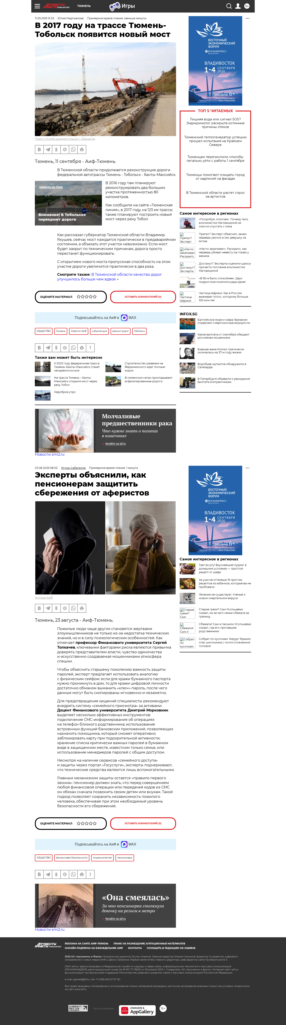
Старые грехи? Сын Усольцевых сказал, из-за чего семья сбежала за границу (224, 613)
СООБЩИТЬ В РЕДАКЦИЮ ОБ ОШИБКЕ (171, 948)
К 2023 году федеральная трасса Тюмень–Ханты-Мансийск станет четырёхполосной (77, 367)
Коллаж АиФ (44, 597)
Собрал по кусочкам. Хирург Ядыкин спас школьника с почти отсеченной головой (225, 642)
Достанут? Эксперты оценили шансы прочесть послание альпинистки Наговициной (225, 267)
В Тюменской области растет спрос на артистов (215, 195)
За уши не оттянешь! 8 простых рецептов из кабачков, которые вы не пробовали (225, 583)
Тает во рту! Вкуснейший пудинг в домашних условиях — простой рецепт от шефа (222, 568)
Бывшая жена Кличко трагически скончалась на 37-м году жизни (221, 351)
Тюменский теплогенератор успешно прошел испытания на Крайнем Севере (215, 141)
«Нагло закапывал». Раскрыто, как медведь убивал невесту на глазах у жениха (224, 252)
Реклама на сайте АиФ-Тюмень (86, 943)
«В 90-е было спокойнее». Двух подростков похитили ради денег (222, 280)
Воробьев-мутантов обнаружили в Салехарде (222, 366)
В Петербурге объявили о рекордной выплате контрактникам (224, 380)
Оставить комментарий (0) (143, 296)
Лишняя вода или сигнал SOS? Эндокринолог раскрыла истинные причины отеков (215, 123)
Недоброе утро (65, 392)
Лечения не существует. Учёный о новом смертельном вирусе (222, 596)
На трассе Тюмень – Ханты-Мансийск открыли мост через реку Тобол (75, 381)
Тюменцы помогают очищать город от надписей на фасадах (215, 177)
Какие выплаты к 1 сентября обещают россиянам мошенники (223, 336)
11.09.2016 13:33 (44, 18)
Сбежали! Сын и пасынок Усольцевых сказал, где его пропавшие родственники (225, 627)
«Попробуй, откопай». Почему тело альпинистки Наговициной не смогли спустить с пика (223, 223)
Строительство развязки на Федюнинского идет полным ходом (145, 367)
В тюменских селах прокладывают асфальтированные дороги (148, 379)
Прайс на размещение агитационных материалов (149, 943)
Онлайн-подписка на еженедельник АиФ (94, 948)
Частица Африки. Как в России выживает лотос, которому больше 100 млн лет (223, 296)
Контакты (135, 948)
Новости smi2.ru (50, 454)
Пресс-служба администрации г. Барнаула (65, 139)
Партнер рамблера (103, 1008)
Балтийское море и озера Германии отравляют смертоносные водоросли (224, 321)
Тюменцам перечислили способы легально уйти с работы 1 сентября (215, 159)
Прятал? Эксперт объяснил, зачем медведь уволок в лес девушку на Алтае (222, 237)
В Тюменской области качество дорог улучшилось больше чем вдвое (109, 276)
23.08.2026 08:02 (46, 468)
